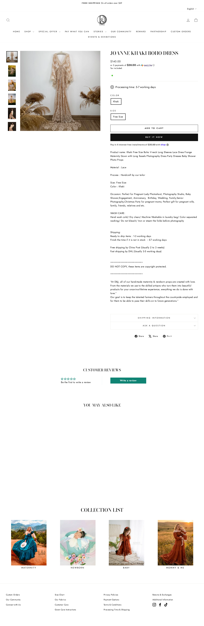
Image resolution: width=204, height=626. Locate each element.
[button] (154, 65)
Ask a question (154, 325)
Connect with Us (13, 604)
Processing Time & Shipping (117, 609)
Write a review (128, 380)
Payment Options (111, 599)
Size (113, 110)
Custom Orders (13, 594)
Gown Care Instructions (65, 609)
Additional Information (162, 599)
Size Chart (59, 594)
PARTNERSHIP (159, 31)
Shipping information (154, 317)
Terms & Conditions (112, 604)
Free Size (118, 116)
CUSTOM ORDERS (181, 31)
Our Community (13, 599)
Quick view (29, 479)
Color (114, 95)
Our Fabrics (60, 599)
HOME (16, 31)
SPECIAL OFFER (48, 31)
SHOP (28, 31)
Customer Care (61, 604)
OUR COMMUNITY (121, 31)
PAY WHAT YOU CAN (77, 31)
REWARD (141, 31)
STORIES (99, 31)
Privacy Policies (111, 594)
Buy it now (154, 137)
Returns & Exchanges (162, 594)
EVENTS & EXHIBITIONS (102, 36)
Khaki (116, 101)
